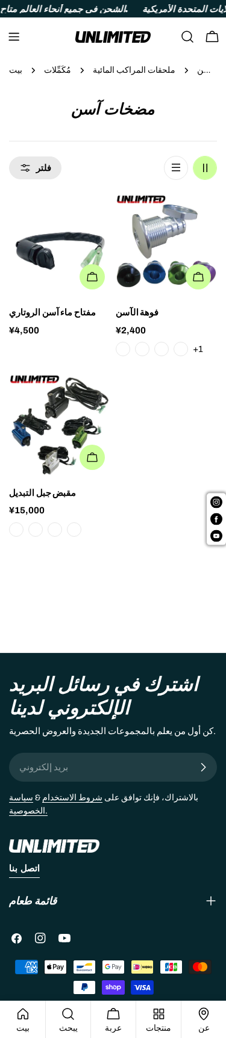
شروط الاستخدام (72, 797)
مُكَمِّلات (57, 70)
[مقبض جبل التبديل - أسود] (16, 529)
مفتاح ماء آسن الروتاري (52, 312)
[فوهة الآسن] (167, 245)
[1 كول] (176, 168)
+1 (198, 349)
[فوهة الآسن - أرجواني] (181, 349)
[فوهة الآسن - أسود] (123, 349)
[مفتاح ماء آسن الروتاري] (60, 245)
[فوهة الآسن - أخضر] (161, 349)
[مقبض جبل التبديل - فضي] (55, 529)
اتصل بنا (24, 868)
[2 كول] (205, 168)
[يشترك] (203, 767)
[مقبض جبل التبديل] (60, 425)
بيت (15, 70)
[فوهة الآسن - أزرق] (142, 349)
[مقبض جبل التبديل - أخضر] (74, 529)
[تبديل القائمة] (14, 37)
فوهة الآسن (137, 312)
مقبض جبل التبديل (42, 493)
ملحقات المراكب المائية (134, 70)
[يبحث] (187, 37)
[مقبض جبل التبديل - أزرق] (35, 529)
